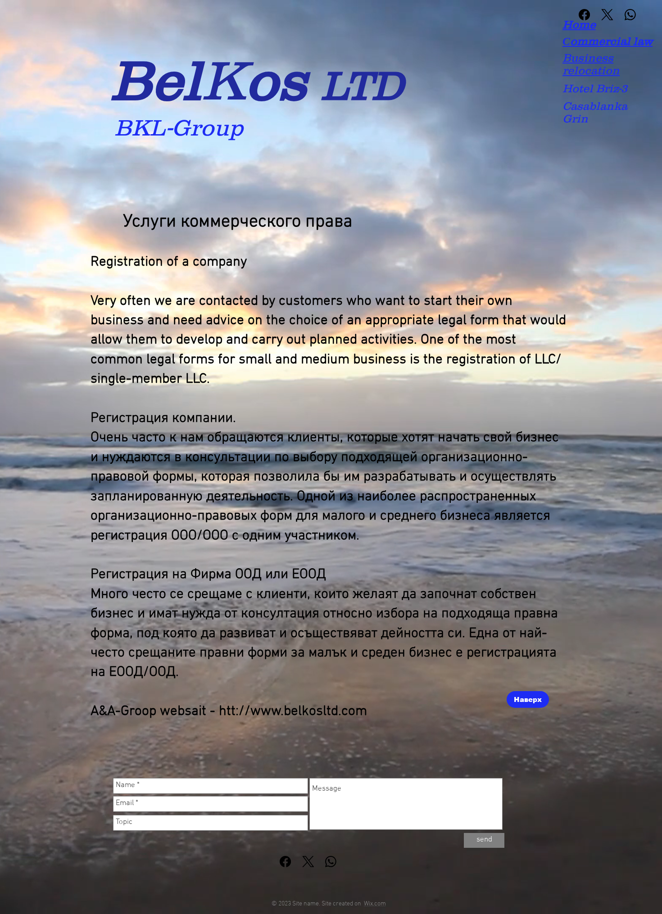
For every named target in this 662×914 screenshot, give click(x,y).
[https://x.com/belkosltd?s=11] (308, 861)
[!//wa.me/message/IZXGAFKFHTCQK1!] (330, 861)
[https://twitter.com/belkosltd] (607, 14)
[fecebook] (584, 14)
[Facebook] (285, 861)
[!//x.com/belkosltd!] (630, 14)
